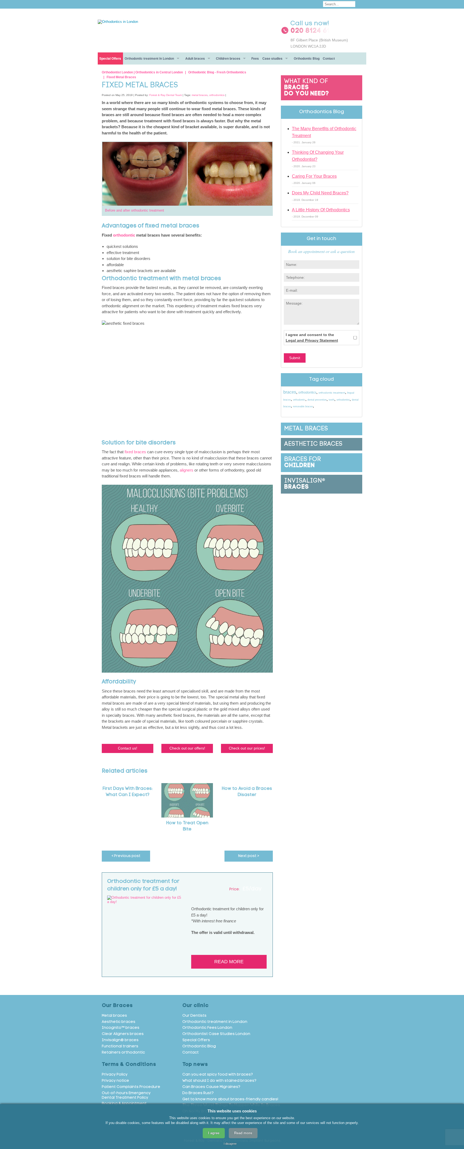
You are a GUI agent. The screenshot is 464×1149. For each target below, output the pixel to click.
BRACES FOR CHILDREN (302, 462)
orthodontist (343, 399)
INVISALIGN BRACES (304, 484)
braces (289, 392)
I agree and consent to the (312, 337)
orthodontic (124, 235)
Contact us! (127, 748)
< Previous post (125, 856)
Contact (329, 58)
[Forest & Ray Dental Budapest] (118, 21)
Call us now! (309, 23)
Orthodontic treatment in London (149, 58)
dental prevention (317, 399)
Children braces (228, 58)
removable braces (303, 406)
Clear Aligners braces (123, 1034)
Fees (255, 58)
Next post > (248, 856)
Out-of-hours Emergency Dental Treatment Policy (126, 1095)
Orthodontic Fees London (207, 1028)
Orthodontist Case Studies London (216, 1034)
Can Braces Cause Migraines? (211, 1087)
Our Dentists (194, 1016)
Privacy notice (115, 1081)
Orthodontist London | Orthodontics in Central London (142, 72)
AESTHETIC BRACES (313, 444)
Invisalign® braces (120, 1040)
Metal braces (114, 1016)
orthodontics (216, 95)
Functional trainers (120, 1046)
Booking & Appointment (124, 1104)
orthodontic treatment (331, 392)
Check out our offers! (187, 748)
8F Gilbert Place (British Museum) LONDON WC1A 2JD (319, 43)
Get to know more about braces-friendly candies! (230, 1099)
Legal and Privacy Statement (312, 340)
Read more (229, 961)
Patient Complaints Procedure (131, 1087)
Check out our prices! (247, 748)
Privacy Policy (115, 1075)
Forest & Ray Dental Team (165, 95)
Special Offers (110, 58)
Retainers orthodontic (123, 1053)
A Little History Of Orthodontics (321, 210)
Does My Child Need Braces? (320, 193)
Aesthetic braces (118, 1022)
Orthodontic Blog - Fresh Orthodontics (217, 72)
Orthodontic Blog (307, 58)
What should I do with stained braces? (219, 1081)
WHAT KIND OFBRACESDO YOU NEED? (306, 87)
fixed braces (135, 451)
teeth (331, 399)
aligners (187, 470)
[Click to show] (321, 31)
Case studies (272, 58)
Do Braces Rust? (198, 1093)
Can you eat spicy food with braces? (217, 1075)
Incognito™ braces (120, 1028)
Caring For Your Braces (314, 176)
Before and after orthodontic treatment (134, 210)
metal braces (200, 95)
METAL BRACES (306, 429)
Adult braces (195, 58)
